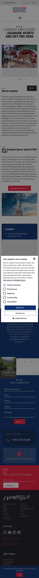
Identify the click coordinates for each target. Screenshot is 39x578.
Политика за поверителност (14, 280)
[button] (20, 318)
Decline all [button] (20, 313)
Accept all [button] (20, 308)
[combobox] (34, 259)
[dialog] (19, 289)
